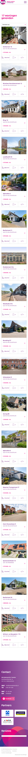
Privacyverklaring (6, 751)
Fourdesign (24, 754)
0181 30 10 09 (9, 687)
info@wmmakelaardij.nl (12, 685)
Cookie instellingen (6, 753)
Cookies (14, 751)
